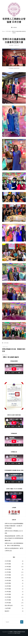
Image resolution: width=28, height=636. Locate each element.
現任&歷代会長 (9, 605)
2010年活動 (8, 602)
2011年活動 (8, 600)
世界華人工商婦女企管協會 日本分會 (14, 20)
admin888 (11, 45)
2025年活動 (8, 563)
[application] (14, 369)
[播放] (6, 372)
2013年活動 (8, 594)
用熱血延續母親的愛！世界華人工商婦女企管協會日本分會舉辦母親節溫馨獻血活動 (14, 538)
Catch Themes (17, 633)
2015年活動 (8, 588)
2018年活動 (8, 583)
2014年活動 (8, 591)
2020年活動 (8, 31)
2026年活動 (8, 561)
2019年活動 (8, 580)
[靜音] (19, 372)
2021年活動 (8, 575)
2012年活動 (8, 597)
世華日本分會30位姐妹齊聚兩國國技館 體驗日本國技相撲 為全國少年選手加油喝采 (14, 526)
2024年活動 (8, 566)
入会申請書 (7, 608)
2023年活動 (8, 569)
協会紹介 (7, 611)
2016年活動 (8, 586)
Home (3, 31)
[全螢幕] (21, 372)
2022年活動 (8, 572)
